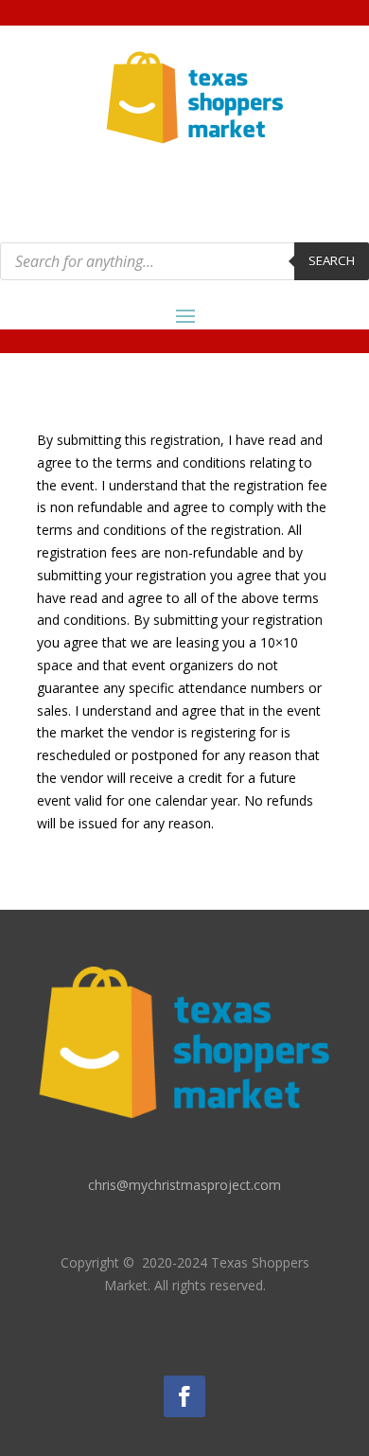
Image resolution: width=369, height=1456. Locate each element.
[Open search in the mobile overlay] (184, 261)
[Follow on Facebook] (184, 1396)
